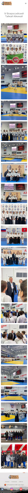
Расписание (14, 481)
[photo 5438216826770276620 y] (14, 172)
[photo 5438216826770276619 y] (14, 152)
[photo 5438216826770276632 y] (14, 433)
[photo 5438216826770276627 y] (14, 334)
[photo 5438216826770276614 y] (14, 33)
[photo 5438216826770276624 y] (14, 256)
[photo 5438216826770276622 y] (14, 214)
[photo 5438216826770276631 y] (14, 412)
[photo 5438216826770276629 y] (14, 375)
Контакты (7, 481)
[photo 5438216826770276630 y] (14, 394)
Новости (21, 481)
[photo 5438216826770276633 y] (14, 456)
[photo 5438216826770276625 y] (14, 285)
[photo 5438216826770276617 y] (14, 110)
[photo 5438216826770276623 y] (14, 236)
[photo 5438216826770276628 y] (14, 354)
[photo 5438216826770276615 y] (14, 54)
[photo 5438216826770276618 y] (14, 131)
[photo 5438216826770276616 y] (14, 82)
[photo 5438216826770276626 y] (14, 313)
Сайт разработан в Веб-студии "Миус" (15, 484)
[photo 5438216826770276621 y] (14, 193)
